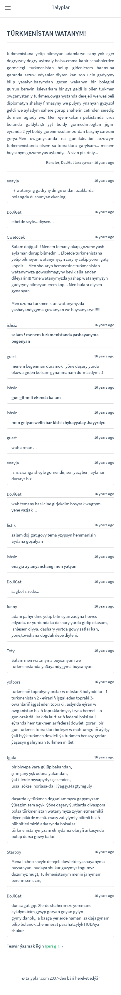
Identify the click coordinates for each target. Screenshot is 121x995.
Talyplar (61, 7)
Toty (11, 651)
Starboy (14, 852)
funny (12, 606)
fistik (11, 525)
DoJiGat (67, 162)
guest (12, 356)
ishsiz (12, 325)
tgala (11, 757)
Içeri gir (52, 946)
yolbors (13, 682)
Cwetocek (16, 237)
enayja (13, 181)
